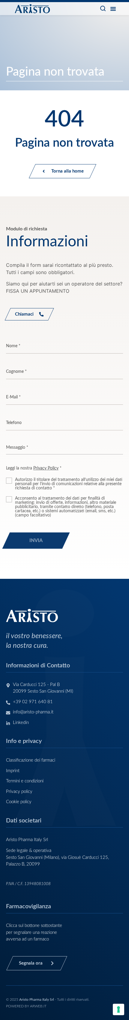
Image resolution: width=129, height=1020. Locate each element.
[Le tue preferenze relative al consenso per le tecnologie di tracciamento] (118, 1009)
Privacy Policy (45, 468)
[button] (113, 8)
